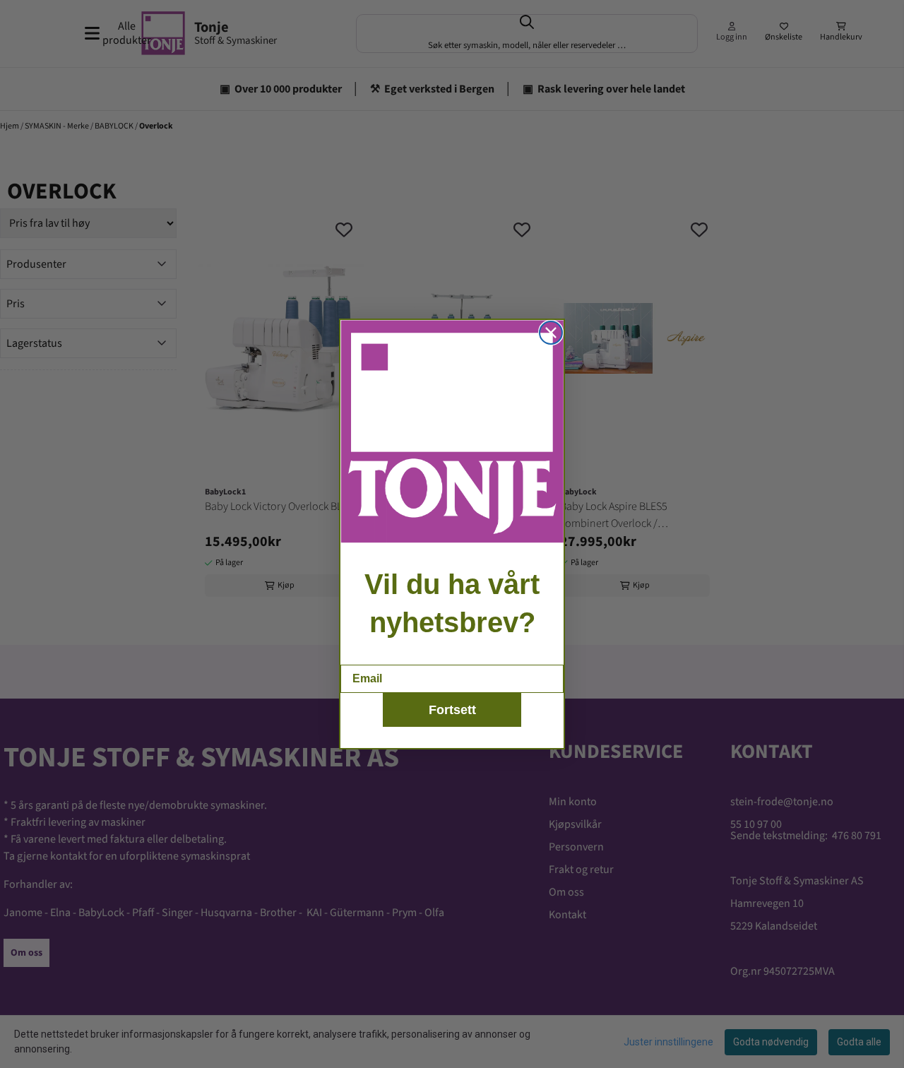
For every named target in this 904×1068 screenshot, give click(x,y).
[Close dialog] (551, 332)
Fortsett (452, 710)
